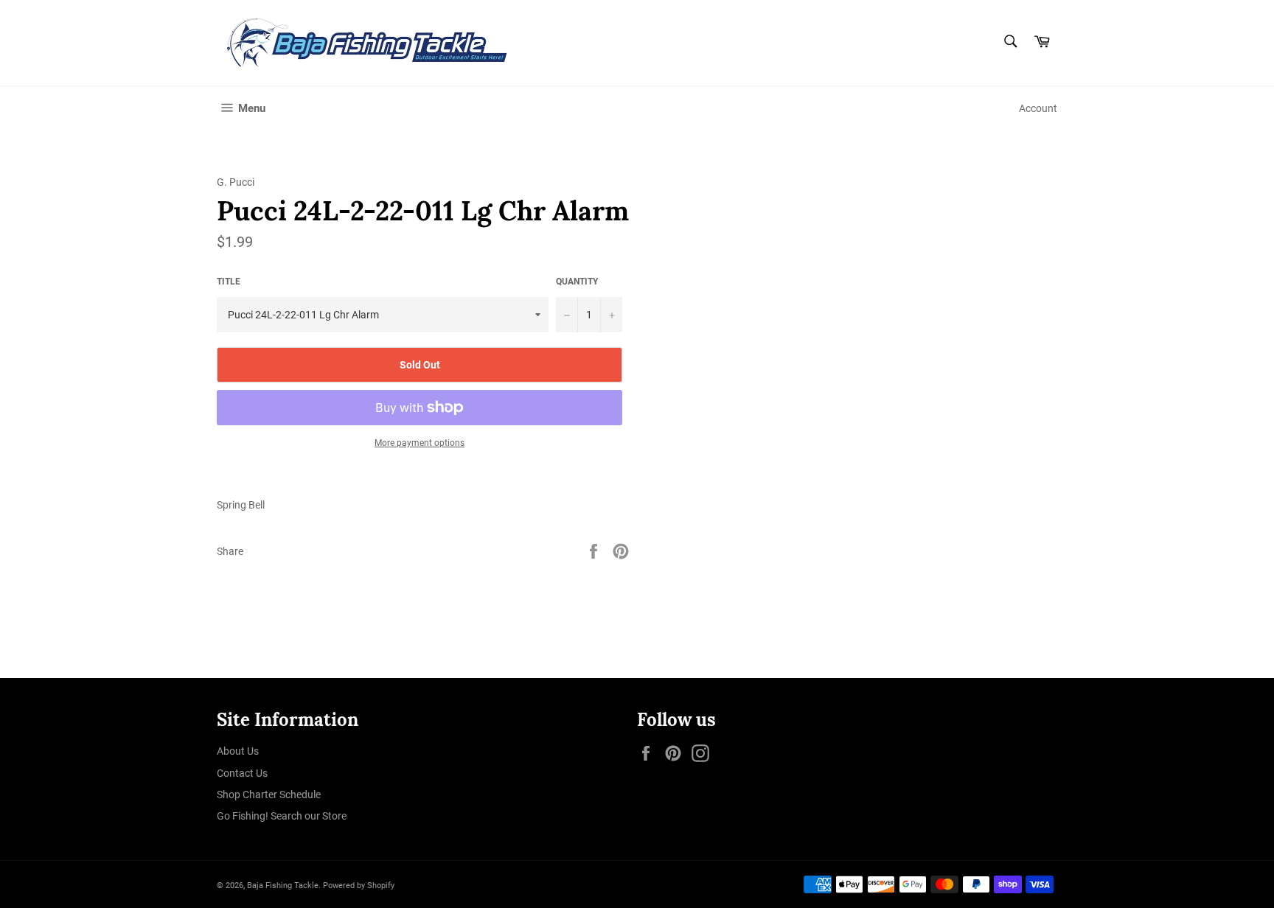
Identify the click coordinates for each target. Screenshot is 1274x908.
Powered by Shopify (358, 885)
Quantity (577, 281)
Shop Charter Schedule (269, 794)
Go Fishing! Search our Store (282, 816)
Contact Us (242, 773)
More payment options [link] (419, 443)
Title (228, 281)
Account (1038, 108)
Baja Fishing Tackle (282, 885)
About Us (238, 751)
